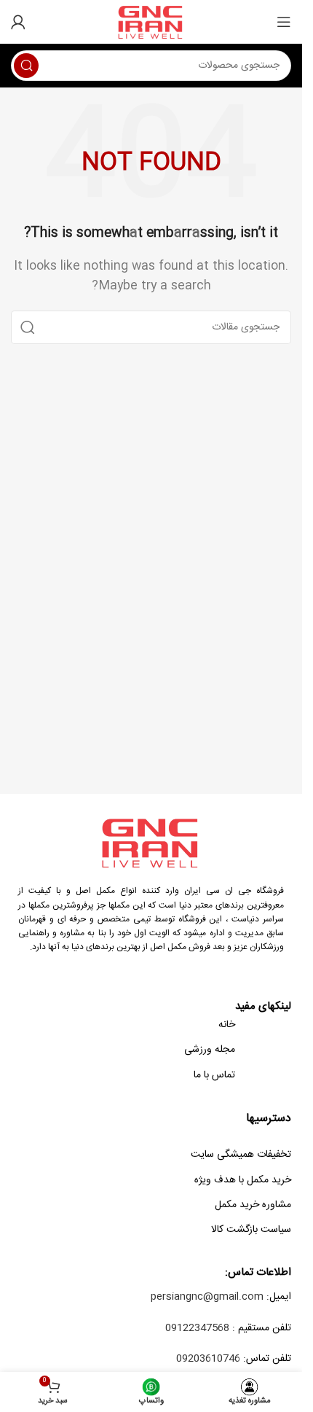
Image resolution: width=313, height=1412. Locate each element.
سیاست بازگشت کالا (251, 1230)
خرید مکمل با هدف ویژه (242, 1180)
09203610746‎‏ (208, 1359)
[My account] (18, 21)
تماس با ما (214, 1075)
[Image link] (151, 843)
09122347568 (197, 1328)
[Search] (26, 65)
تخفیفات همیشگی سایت (241, 1154)
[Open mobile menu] (283, 21)
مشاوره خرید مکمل (253, 1205)
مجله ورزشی (209, 1049)
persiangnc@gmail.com (207, 1297)
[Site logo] (151, 22)
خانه (226, 1025)
